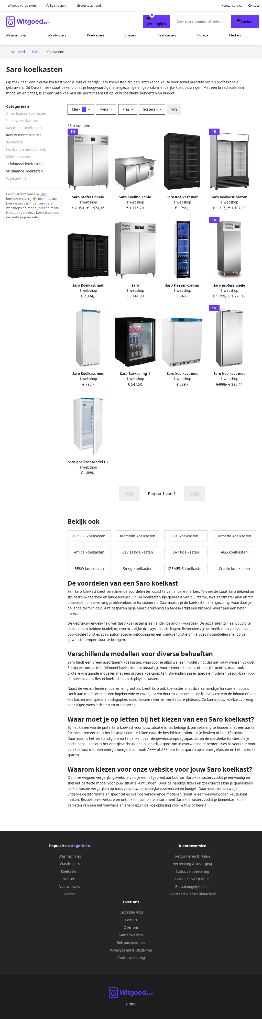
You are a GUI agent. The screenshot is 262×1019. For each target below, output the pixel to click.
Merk (78, 109)
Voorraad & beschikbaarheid (192, 894)
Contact (253, 5)
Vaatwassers (167, 35)
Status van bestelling (192, 871)
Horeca (202, 35)
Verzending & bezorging (192, 863)
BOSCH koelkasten (89, 535)
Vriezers (131, 35)
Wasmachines (16, 35)
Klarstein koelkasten (137, 535)
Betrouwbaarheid (131, 942)
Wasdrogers (57, 35)
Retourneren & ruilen (192, 856)
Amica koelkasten (89, 552)
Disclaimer (144, 950)
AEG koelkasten (234, 552)
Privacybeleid (120, 950)
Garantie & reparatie (192, 879)
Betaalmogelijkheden (192, 886)
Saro (43, 194)
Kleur (105, 109)
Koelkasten (95, 35)
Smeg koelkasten (137, 568)
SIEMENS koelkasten (186, 568)
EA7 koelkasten (186, 552)
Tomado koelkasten (234, 535)
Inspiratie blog (131, 912)
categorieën (79, 845)
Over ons (131, 927)
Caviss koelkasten (137, 552)
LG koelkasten (186, 535)
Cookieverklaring (131, 957)
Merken (235, 35)
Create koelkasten (234, 568)
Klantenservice (232, 5)
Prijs (126, 109)
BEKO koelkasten (89, 568)
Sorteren (151, 109)
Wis (174, 109)
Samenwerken (131, 935)
